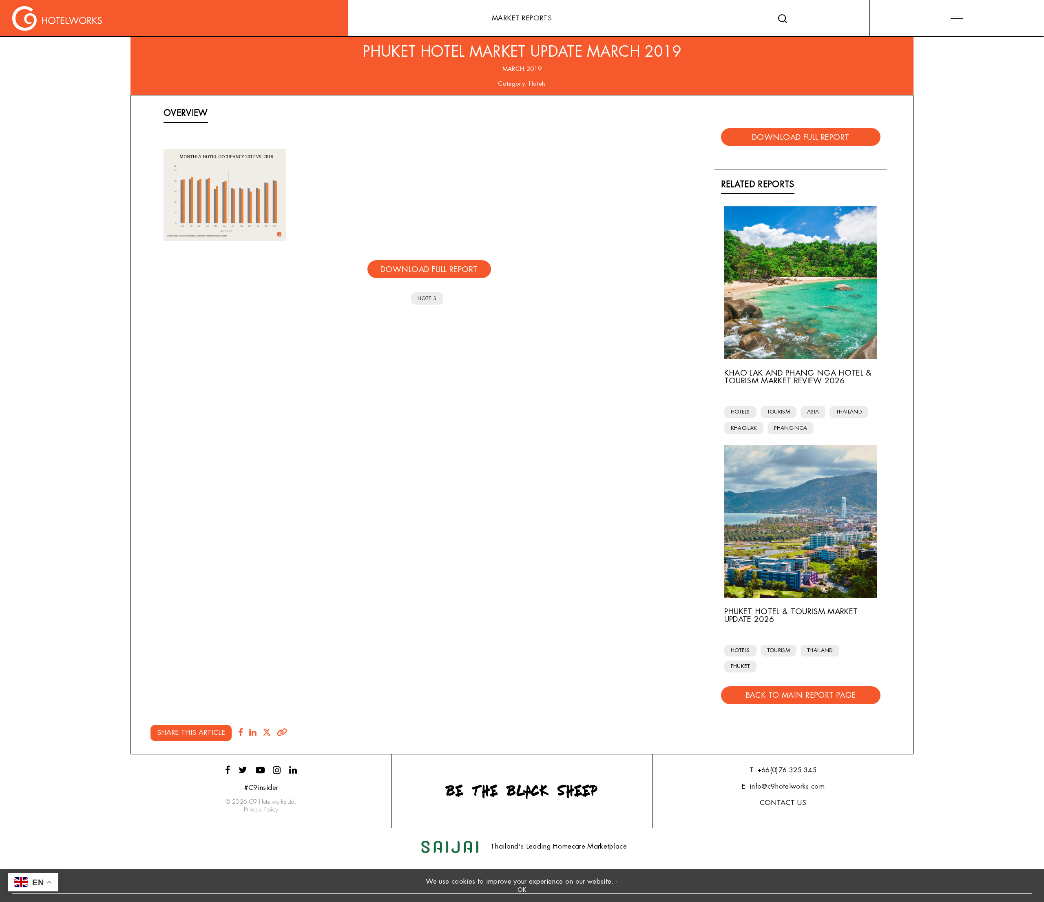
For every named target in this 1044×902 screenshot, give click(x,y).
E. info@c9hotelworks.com (783, 786)
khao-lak (744, 428)
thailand (849, 411)
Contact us (783, 802)
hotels (427, 298)
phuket (740, 666)
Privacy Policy (261, 810)
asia (813, 411)
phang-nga (790, 428)
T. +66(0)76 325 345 (783, 770)
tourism (778, 411)
